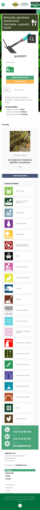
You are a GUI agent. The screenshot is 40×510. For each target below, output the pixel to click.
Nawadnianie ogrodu (22, 386)
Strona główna (10, 485)
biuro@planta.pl (22, 445)
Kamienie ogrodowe (22, 310)
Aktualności (9, 488)
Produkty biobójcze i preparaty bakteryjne (22, 245)
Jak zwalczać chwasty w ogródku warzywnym (20, 161)
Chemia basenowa (21, 321)
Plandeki (18, 288)
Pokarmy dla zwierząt (22, 278)
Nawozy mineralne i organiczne (22, 201)
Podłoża (18, 299)
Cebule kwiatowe (21, 223)
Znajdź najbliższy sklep (20, 77)
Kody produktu (19, 90)
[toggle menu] (3, 4)
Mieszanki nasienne (22, 267)
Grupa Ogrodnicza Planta (35, 6)
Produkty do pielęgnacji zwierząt (23, 332)
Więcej (20, 167)
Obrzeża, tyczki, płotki (23, 397)
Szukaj (38, 11)
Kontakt (7, 491)
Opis (6, 90)
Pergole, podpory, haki (23, 375)
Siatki (17, 408)
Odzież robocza (21, 419)
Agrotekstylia (20, 213)
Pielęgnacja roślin (20, 155)
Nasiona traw (20, 191)
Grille (17, 256)
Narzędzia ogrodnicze (22, 354)
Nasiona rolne (20, 234)
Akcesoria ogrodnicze (22, 364)
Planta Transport (35, 3)
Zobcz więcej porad (20, 176)
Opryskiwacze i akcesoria (24, 343)
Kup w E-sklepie (20, 81)
